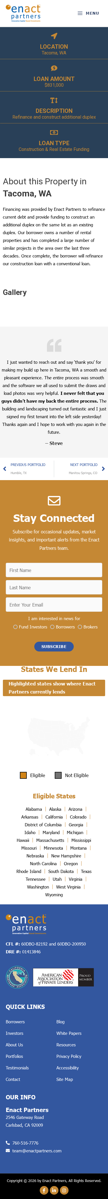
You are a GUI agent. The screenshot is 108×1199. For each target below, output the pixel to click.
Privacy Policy (68, 1056)
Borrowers (65, 626)
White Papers (69, 1033)
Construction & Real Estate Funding (54, 149)
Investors (14, 1033)
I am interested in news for (54, 618)
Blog (60, 1021)
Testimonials (17, 1067)
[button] (54, 646)
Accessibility (67, 1067)
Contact (13, 1079)
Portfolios (14, 1056)
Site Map (64, 1079)
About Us (14, 1044)
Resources (66, 1044)
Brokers (91, 626)
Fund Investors (33, 626)
